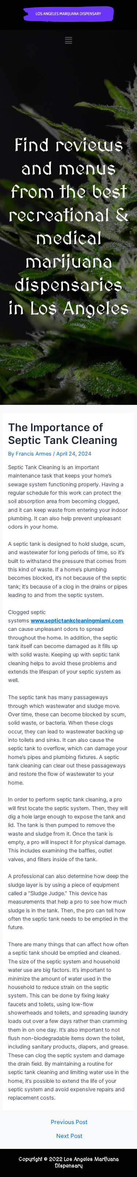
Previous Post (69, 1122)
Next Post (69, 1136)
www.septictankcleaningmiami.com (77, 620)
